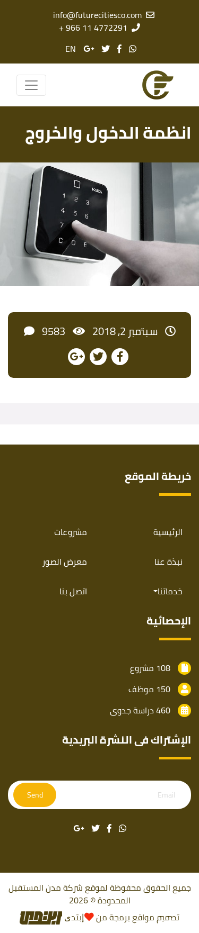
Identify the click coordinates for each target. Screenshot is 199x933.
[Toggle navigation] (31, 85)
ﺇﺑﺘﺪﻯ (73, 917)
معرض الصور (64, 561)
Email (166, 795)
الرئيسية (168, 532)
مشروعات (70, 532)
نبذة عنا (168, 561)
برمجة (118, 917)
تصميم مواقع (155, 917)
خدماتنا (170, 591)
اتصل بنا (73, 591)
